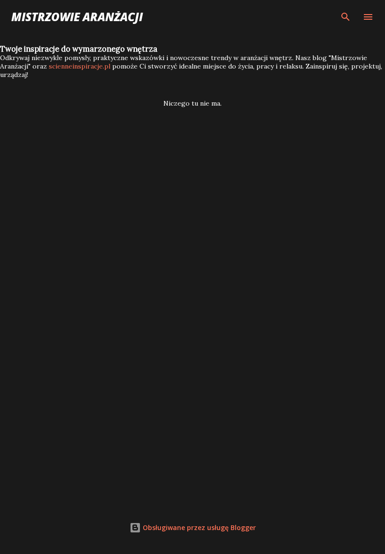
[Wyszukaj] (345, 17)
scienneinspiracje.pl (79, 66)
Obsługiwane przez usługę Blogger (198, 527)
